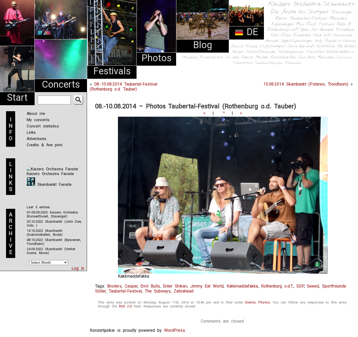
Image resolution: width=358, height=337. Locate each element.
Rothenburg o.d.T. (283, 29)
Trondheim (345, 29)
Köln (274, 35)
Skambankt (338, 4)
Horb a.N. (322, 35)
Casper (131, 286)
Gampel (272, 40)
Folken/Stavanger (261, 51)
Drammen (293, 63)
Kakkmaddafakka (242, 286)
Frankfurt (315, 51)
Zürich (237, 46)
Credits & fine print (44, 145)
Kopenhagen (282, 24)
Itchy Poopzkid (327, 40)
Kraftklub (326, 46)
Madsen (262, 57)
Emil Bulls (307, 57)
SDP (300, 286)
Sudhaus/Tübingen (269, 63)
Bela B (344, 24)
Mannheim (326, 57)
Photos (157, 58)
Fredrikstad (243, 63)
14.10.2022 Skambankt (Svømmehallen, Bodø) (45, 233)
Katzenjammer (291, 51)
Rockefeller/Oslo (283, 57)
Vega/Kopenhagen (296, 40)
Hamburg (190, 57)
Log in (78, 268)
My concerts (38, 119)
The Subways (158, 291)
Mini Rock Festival (315, 24)
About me (36, 113)
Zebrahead (183, 291)
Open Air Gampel (317, 29)
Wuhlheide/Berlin (340, 51)
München (338, 18)
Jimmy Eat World (207, 286)
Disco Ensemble (296, 35)
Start (17, 97)
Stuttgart (318, 12)
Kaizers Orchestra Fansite (50, 173)
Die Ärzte (283, 11)
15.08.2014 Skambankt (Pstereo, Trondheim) (305, 84)
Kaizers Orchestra (294, 4)
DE (250, 31)
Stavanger (341, 12)
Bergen (238, 51)
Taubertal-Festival (308, 18)
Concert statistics (43, 126)
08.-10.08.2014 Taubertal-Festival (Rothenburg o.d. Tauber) (123, 87)
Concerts (61, 84)
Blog (202, 45)
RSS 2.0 (125, 306)
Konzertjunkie (211, 57)
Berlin (281, 18)
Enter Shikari (175, 286)
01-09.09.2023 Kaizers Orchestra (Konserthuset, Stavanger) (52, 214)
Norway (350, 40)
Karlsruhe (342, 35)
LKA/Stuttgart (272, 46)
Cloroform (344, 57)
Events (250, 302)
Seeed (313, 286)
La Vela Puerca (239, 57)
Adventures (36, 138)
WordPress (174, 330)
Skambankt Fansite (53, 184)
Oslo (302, 12)
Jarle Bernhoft (301, 46)
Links (31, 132)
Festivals (112, 71)
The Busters (346, 46)
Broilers (114, 286)
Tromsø (251, 46)
